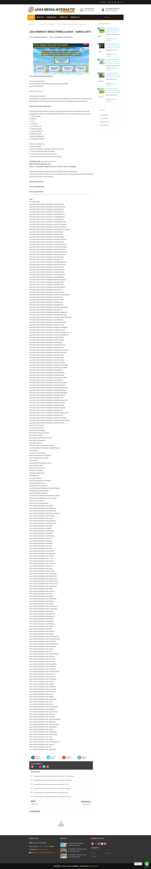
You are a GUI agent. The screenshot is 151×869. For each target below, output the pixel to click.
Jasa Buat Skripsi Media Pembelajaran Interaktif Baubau (46, 375)
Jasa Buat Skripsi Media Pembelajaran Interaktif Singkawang (48, 312)
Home (33, 24)
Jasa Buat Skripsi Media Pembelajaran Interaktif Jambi (46, 259)
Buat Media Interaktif (35, 435)
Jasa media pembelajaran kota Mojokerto (42, 631)
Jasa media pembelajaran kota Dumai (41, 568)
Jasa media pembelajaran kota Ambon (41, 505)
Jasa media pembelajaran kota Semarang (42, 691)
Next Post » (87, 804)
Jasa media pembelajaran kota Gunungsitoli (43, 573)
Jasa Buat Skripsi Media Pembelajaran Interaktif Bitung (46, 320)
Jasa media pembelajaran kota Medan (41, 626)
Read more (114, 38)
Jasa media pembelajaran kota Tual (40, 747)
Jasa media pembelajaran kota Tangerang (42, 722)
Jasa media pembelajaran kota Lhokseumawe (43, 606)
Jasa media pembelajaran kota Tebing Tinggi (43, 734)
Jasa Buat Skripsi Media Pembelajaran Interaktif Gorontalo (47, 345)
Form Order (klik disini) (36, 186)
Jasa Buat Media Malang (37, 483)
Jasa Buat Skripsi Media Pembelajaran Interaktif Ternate (46, 325)
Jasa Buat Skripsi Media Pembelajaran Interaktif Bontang (47, 372)
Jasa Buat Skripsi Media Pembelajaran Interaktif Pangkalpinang (49, 335)
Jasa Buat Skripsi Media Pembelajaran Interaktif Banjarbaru (47, 322)
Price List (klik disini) (36, 191)
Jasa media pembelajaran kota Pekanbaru (42, 669)
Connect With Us (36, 763)
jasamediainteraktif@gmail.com (45, 852)
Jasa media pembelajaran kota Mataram (41, 624)
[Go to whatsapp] (147, 864)
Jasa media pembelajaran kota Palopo (41, 649)
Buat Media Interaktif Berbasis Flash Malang (43, 498)
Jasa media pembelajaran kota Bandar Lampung (44, 513)
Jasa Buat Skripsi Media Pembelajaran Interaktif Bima (46, 380)
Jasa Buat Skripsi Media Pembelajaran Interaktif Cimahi (46, 267)
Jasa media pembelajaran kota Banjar (41, 518)
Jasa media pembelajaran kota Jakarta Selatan (43, 581)
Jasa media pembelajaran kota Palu (40, 651)
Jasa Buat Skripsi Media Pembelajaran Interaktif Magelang (47, 390)
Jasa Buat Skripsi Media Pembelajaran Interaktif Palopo (46, 355)
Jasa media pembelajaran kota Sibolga (41, 696)
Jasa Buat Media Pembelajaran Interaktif (41, 445)
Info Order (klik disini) (36, 181)
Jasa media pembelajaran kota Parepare (41, 656)
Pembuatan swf (34, 475)
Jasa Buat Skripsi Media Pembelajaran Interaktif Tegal (46, 297)
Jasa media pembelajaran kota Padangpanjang (44, 636)
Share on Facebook (38, 757)
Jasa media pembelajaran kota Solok (40, 701)
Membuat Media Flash (36, 465)
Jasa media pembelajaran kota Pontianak (42, 674)
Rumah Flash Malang (36, 470)
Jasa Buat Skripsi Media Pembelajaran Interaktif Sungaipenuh (48, 400)
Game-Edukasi (105, 122)
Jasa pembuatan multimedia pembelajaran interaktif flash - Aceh (51, 784)
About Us (108, 853)
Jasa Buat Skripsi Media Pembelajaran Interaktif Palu (45, 289)
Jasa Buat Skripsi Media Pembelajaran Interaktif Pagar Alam (48, 382)
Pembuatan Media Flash (36, 473)
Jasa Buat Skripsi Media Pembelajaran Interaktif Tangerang (47, 224)
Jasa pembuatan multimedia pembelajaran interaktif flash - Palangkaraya (53, 776)
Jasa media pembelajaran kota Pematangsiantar (44, 671)
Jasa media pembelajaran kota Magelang (42, 614)
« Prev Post (34, 804)
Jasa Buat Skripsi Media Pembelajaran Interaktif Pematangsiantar (49, 294)
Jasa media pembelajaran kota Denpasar (42, 563)
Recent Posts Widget (102, 104)
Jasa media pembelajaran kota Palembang (42, 646)
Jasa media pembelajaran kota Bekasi (41, 533)
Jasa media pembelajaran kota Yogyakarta (42, 749)
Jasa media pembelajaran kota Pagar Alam (42, 641)
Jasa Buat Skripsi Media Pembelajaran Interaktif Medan (46, 209)
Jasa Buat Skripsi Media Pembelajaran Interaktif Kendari (46, 292)
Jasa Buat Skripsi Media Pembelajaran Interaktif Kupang (46, 272)
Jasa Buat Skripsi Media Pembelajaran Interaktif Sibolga (46, 405)
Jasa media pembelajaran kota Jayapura (41, 591)
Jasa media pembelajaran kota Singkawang (42, 699)
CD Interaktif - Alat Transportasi (77, 849)
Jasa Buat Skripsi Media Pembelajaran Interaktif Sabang (46, 423)
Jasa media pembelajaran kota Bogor (40, 548)
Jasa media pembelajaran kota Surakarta (42, 716)
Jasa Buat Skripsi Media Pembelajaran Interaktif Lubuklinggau (48, 327)
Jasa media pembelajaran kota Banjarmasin (43, 523)
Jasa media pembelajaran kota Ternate (41, 739)
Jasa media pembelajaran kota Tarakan (41, 729)
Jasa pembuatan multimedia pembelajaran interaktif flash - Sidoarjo (52, 788)
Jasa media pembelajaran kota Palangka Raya (43, 644)
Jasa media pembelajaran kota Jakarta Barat (43, 576)
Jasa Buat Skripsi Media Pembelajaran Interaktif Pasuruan (47, 330)
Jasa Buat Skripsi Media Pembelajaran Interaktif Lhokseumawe (48, 350)
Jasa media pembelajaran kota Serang (41, 694)
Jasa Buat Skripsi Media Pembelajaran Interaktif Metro (46, 370)
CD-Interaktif (59, 37)
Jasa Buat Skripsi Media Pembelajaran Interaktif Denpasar (47, 254)
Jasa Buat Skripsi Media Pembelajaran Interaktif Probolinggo (48, 315)
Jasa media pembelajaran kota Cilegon (41, 556)
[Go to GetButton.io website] (147, 867)
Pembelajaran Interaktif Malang (39, 490)
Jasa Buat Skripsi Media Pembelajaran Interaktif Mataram (47, 277)
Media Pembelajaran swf (37, 468)
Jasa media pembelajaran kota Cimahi (41, 558)
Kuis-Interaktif (105, 125)
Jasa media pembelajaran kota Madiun (41, 611)
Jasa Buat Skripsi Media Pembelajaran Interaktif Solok (46, 415)
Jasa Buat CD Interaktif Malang (38, 503)
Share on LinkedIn (84, 757)
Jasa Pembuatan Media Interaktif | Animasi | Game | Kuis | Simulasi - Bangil (113, 30)
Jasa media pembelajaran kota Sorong (41, 704)
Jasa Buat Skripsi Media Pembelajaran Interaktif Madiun (46, 337)
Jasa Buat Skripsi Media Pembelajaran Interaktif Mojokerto (47, 385)
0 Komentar (108, 40)
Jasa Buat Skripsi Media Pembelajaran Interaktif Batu (45, 342)
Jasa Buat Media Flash (36, 428)
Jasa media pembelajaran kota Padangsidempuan (44, 639)
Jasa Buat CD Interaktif (36, 425)
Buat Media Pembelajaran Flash (39, 433)
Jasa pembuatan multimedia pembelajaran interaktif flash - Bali (50, 792)
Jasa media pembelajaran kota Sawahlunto (42, 689)
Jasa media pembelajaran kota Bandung (41, 516)
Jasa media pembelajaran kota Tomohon (42, 744)
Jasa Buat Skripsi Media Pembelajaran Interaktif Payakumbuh (48, 387)
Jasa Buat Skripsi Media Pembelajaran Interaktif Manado (46, 269)
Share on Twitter (53, 757)
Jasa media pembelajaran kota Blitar (40, 546)
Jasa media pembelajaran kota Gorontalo (42, 571)
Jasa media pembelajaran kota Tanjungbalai (43, 727)
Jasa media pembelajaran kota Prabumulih (42, 676)
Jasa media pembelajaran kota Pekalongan (42, 666)
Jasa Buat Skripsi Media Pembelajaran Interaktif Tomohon (47, 402)
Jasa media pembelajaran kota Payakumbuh (43, 664)
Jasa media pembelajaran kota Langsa (41, 603)
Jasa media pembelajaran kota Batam (41, 526)
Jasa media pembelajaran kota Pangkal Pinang (44, 654)
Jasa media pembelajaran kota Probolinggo (42, 679)
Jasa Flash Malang (35, 478)
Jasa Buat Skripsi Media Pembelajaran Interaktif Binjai (46, 302)
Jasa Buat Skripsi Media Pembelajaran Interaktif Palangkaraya (48, 307)
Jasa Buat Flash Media (36, 500)
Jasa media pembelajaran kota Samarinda (42, 686)
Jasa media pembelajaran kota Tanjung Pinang (44, 724)
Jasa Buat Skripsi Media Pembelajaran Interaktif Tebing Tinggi (48, 365)
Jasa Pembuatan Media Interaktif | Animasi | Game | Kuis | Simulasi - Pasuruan (113, 45)
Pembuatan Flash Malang (37, 453)
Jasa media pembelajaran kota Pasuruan (42, 661)
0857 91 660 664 (89, 10)
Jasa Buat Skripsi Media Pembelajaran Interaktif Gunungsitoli (48, 377)
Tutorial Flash (33, 460)
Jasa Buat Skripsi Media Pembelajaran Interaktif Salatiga (46, 360)
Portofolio (68, 37)
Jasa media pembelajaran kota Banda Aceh (42, 510)
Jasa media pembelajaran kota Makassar (42, 616)
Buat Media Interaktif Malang (38, 485)
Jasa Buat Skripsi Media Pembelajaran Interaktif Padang (46, 237)
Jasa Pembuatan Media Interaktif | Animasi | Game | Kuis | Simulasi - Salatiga (113, 61)
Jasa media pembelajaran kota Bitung (41, 543)
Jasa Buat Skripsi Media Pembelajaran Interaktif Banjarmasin (48, 252)
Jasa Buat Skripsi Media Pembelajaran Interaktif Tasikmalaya (48, 247)
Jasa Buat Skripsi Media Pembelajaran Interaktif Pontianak (47, 249)
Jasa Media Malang (35, 443)
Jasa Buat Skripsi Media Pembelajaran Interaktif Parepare (47, 362)
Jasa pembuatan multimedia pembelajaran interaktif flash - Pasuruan (52, 796)
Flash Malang (33, 450)
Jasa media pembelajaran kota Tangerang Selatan (45, 719)
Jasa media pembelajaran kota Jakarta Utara (43, 586)
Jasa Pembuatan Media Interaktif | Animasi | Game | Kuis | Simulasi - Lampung (113, 75)
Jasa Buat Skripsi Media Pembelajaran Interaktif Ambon (46, 284)
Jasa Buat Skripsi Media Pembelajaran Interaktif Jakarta (46, 204)
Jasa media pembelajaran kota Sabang (41, 681)
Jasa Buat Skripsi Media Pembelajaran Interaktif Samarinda (47, 244)
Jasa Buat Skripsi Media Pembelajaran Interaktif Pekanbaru (47, 239)
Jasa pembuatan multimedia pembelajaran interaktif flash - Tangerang (52, 780)
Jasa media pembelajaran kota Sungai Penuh (43, 711)
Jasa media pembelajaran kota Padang (41, 634)
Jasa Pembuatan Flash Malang (39, 458)
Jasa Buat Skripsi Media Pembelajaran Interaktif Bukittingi (47, 395)
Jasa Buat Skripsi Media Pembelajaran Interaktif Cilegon (46, 282)
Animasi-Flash (105, 115)
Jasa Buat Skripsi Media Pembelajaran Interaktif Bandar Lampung (49, 229)
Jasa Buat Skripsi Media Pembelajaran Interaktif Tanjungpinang (49, 332)
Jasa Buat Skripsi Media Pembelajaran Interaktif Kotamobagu (48, 392)
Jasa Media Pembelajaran (37, 440)
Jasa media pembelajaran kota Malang (41, 618)
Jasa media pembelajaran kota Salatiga (41, 684)
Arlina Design (93, 866)
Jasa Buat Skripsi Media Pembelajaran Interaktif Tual (45, 410)
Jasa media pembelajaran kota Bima (40, 538)
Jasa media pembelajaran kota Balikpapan (42, 508)
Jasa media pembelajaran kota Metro (40, 629)
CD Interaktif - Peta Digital (75, 843)
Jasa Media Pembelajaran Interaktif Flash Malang (44, 495)
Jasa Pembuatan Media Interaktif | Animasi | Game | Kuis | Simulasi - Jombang (113, 90)
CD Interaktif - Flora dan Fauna (77, 855)
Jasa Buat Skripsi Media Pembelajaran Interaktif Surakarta (47, 264)
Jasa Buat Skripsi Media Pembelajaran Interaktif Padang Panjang (49, 420)
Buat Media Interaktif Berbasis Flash (40, 438)
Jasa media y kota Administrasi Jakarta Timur (43, 583)
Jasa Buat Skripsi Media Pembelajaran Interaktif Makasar (47, 217)
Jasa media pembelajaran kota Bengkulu (42, 536)
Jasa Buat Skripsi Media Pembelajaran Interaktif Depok (46, 219)
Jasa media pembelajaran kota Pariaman (42, 659)
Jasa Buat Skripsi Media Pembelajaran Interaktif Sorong (46, 299)
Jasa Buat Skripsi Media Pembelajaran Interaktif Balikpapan (47, 262)
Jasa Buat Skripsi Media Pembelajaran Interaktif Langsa (46, 357)
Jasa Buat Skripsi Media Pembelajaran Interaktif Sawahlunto (48, 418)
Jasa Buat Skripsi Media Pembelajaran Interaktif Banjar (46, 347)
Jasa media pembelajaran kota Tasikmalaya (43, 732)
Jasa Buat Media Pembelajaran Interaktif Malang (44, 448)
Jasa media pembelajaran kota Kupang (41, 601)
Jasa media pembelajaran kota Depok (41, 566)
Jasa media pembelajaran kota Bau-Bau (41, 531)
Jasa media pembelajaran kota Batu (40, 528)
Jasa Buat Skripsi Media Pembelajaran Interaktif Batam (46, 232)
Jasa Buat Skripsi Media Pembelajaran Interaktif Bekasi (46, 212)
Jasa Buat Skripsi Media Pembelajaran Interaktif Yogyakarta (47, 279)
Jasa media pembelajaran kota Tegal (40, 737)
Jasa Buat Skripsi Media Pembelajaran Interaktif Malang (46, 242)
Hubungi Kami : (90, 9)
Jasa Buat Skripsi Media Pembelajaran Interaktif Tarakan (46, 340)
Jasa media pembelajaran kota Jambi (40, 588)
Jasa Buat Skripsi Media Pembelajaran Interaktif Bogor (46, 234)
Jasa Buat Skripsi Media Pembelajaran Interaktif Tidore (46, 397)
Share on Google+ (68, 757)
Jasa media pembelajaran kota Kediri (40, 593)
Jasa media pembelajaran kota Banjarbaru (42, 521)
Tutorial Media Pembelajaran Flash (40, 463)
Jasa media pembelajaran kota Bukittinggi (42, 553)
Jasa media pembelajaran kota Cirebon (41, 561)
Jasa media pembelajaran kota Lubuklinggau (43, 608)
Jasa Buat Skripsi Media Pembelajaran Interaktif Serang (46, 257)
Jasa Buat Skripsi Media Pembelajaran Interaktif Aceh (45, 309)
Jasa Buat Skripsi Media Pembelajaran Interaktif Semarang (47, 222)
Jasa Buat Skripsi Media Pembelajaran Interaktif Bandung (47, 214)
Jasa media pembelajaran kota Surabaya (42, 714)
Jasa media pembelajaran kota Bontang (41, 551)
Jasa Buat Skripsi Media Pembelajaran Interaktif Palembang (47, 227)
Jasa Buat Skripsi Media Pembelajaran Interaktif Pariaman (47, 407)
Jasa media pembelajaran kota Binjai (40, 541)
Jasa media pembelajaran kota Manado (41, 621)
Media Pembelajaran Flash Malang (40, 455)
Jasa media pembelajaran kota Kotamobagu (43, 598)
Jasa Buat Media (34, 201)
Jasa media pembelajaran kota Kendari (41, 596)
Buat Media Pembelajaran (37, 430)
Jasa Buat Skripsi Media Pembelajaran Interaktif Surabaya (47, 207)
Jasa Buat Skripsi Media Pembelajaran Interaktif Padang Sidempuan (50, 317)
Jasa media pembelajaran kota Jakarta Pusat (43, 578)
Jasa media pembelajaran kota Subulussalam (43, 706)
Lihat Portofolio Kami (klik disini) (40, 106)
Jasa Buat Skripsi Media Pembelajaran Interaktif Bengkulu (47, 287)
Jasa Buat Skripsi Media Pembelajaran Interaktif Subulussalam (48, 413)
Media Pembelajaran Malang (38, 493)
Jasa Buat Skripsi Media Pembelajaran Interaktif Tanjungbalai (48, 367)
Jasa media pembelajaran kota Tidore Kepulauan (44, 742)
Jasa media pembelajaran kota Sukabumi (42, 709)
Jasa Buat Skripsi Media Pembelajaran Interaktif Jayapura (47, 274)
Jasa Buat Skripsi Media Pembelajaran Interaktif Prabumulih (47, 352)
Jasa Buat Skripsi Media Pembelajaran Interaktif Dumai (46, 305)
